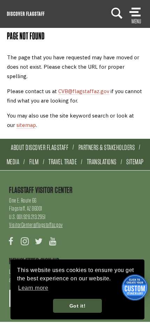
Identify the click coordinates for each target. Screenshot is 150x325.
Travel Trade (62, 161)
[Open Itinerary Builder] (135, 287)
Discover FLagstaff (26, 13)
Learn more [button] (33, 288)
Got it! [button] (77, 306)
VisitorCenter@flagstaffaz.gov (36, 224)
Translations (102, 161)
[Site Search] (117, 13)
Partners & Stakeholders (106, 147)
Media (13, 161)
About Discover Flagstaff (39, 147)
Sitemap (135, 161)
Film (34, 161)
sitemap (26, 125)
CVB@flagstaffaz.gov (83, 91)
